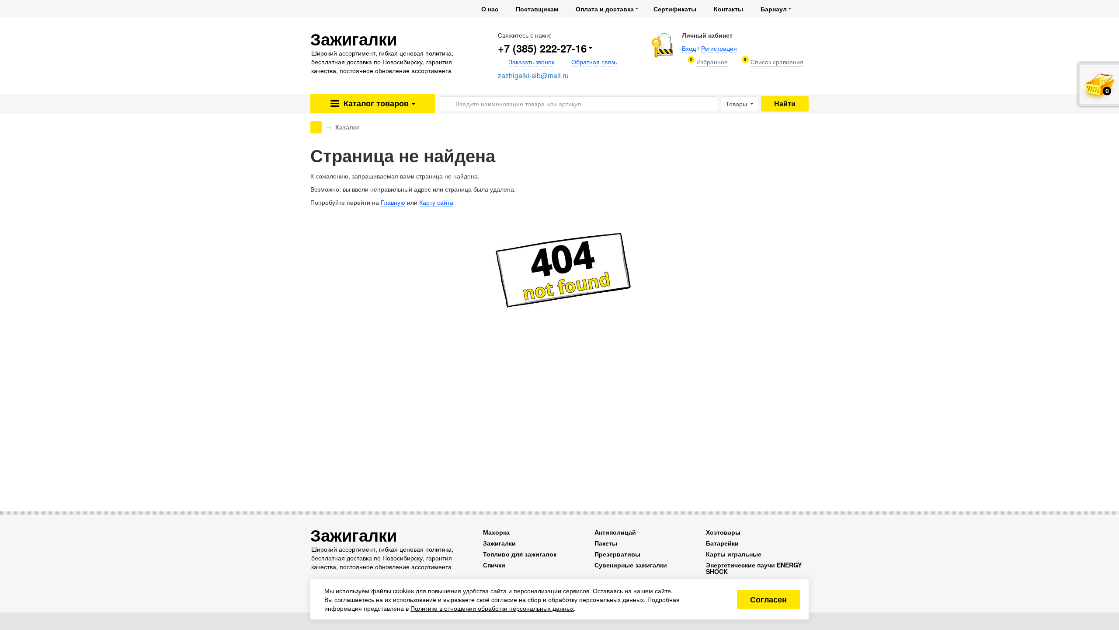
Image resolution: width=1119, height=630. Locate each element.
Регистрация (719, 48)
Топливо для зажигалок (519, 554)
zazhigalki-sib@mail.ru (533, 75)
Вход (689, 48)
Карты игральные (733, 554)
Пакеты (605, 543)
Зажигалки (499, 543)
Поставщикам (537, 8)
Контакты (728, 8)
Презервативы (617, 554)
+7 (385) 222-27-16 (542, 48)
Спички (494, 564)
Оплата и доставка (605, 8)
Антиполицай (615, 532)
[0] (712, 61)
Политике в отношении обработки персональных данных (492, 608)
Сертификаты (674, 8)
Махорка (496, 532)
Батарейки (722, 543)
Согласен (768, 599)
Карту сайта (436, 202)
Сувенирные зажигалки (630, 564)
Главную (393, 202)
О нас (489, 8)
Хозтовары (723, 532)
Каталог (375, 103)
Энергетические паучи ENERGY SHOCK (754, 568)
